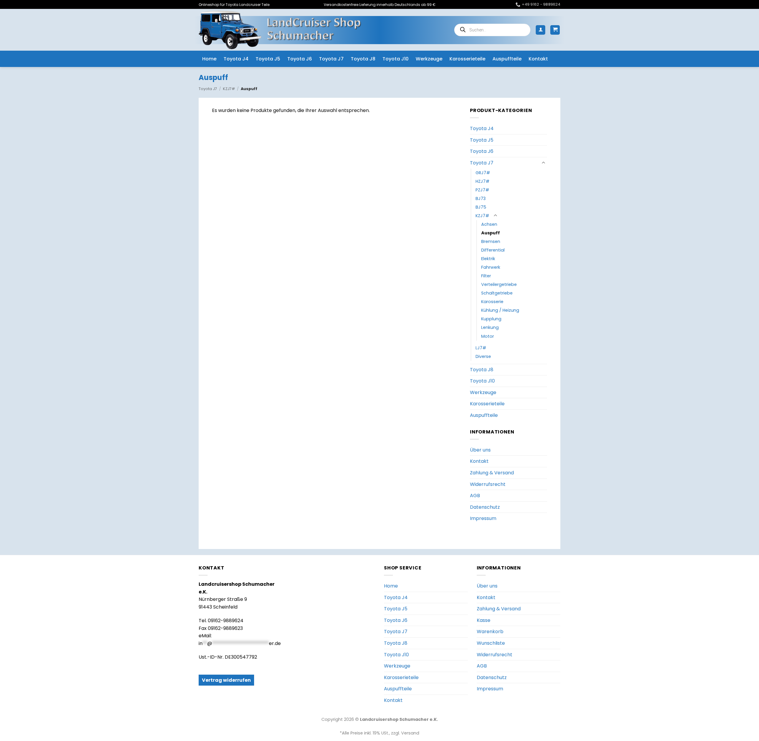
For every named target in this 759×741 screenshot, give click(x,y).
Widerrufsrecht (488, 484)
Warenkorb (490, 631)
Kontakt (538, 59)
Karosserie (492, 302)
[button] (540, 30)
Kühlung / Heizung (500, 310)
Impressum (483, 518)
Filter (486, 276)
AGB (475, 495)
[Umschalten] (543, 163)
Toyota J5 (268, 59)
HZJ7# (482, 181)
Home (209, 59)
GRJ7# (483, 173)
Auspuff (490, 233)
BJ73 (481, 198)
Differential (493, 250)
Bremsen (490, 241)
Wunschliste (491, 643)
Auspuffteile (507, 59)
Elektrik (488, 259)
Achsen (489, 224)
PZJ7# (482, 190)
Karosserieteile (467, 59)
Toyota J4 (236, 59)
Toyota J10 (395, 59)
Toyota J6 (299, 59)
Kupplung (491, 319)
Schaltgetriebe (497, 293)
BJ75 (481, 207)
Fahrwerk (490, 267)
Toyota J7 (331, 59)
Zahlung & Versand (492, 472)
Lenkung (490, 327)
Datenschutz (485, 507)
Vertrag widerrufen (226, 680)
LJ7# (481, 348)
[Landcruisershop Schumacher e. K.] (280, 30)
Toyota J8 (363, 59)
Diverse (483, 356)
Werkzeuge (429, 59)
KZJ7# (229, 88)
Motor (487, 336)
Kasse (483, 620)
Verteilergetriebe (499, 284)
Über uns (480, 449)
